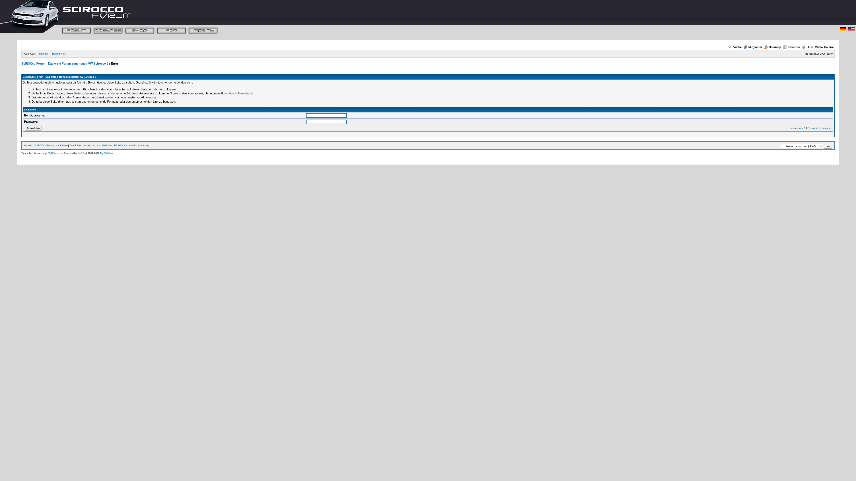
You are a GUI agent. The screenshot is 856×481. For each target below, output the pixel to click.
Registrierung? (797, 128)
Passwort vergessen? (819, 128)
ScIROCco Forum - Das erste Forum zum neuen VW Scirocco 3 (64, 63)
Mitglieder (755, 47)
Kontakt (28, 145)
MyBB (81, 153)
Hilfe (810, 47)
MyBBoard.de (55, 153)
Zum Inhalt (75, 145)
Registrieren (58, 53)
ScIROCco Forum (44, 145)
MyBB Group (107, 153)
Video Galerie (824, 47)
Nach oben (62, 145)
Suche (737, 47)
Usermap (775, 47)
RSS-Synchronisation (125, 145)
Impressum (89, 145)
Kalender (794, 47)
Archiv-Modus (104, 145)
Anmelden (43, 53)
